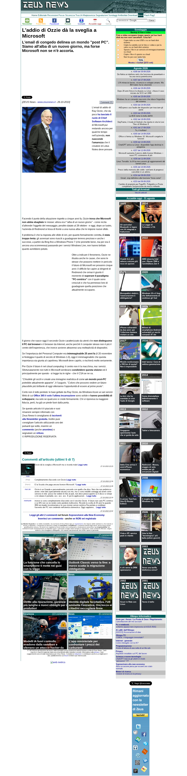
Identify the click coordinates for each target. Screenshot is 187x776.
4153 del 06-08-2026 (141, 181)
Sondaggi (112, 15)
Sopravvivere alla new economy (130, 664)
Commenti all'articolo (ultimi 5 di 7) (48, 459)
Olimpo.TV (121, 635)
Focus (62, 15)
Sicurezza (70, 15)
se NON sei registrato (84, 518)
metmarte (27, 501)
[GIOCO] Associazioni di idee (128, 632)
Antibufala (122, 15)
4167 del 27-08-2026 (141, 80)
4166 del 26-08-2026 (141, 88)
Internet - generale (124, 641)
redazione (77, 654)
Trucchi (78, 15)
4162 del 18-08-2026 (141, 119)
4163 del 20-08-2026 (141, 113)
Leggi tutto (83, 465)
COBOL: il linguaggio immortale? (129, 637)
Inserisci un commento (50, 518)
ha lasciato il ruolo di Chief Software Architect (102, 118)
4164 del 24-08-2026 (141, 105)
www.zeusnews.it (47, 102)
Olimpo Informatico (140, 616)
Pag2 (152, 15)
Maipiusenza (89, 15)
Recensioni (52, 15)
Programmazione (123, 646)
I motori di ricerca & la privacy (128, 674)
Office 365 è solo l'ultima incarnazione (54, 395)
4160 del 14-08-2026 (141, 134)
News (140, 15)
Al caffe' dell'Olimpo (125, 630)
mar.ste (28, 489)
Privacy (119, 651)
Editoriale (42, 15)
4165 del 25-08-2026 (141, 96)
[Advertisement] (44, 74)
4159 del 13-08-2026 (141, 142)
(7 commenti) (60, 535)
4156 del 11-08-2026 (141, 159)
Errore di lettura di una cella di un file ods (133, 648)
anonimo (47, 429)
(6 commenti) (105, 614)
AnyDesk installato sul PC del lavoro (131, 653)
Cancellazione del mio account (129, 621)
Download (132, 15)
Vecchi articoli (141, 193)
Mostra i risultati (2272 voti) (140, 63)
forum (66, 656)
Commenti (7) (106, 102)
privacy (96, 652)
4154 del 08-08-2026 (141, 175)
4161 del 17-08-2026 (141, 127)
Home (34, 15)
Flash (146, 15)
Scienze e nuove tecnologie (128, 656)
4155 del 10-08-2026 (141, 167)
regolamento (79, 524)
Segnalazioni (102, 15)
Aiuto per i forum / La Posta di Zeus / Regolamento (139, 619)
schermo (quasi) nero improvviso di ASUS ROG (136, 627)
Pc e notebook (122, 625)
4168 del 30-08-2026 (141, 71)
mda (28, 476)
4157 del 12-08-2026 (141, 150)
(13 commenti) (59, 614)
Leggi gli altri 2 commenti (43, 515)
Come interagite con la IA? (127, 643)
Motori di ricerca (123, 672)
